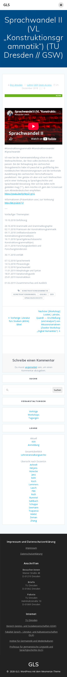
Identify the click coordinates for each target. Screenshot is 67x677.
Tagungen (34, 417)
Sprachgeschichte (33, 298)
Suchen (57, 390)
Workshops (33, 414)
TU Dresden (31, 620)
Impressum (31, 547)
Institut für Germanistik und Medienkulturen (31, 640)
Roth (33, 494)
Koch (33, 481)
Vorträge (33, 411)
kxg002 (43, 294)
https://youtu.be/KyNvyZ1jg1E (20, 193)
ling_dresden (16, 84)
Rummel (33, 497)
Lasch (33, 487)
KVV (34, 441)
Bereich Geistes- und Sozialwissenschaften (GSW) (31, 625)
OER (36, 84)
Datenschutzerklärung (31, 553)
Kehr (33, 477)
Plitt (34, 491)
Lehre (30, 84)
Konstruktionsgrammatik (35, 291)
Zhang (33, 520)
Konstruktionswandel (24, 294)
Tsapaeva (33, 510)
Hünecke (33, 471)
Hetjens (33, 467)
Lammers (33, 484)
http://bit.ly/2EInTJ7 (14, 202)
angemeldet (31, 367)
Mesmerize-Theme (50, 671)
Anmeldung (33, 444)
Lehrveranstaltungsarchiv (33, 454)
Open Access (45, 84)
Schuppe (33, 504)
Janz (33, 474)
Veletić (33, 514)
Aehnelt (33, 464)
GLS (6, 5)
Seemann (33, 507)
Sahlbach (33, 500)
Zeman (33, 517)
